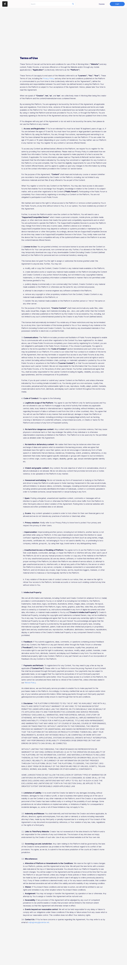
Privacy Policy (48, 78)
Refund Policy (30, 683)
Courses (102, 4)
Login (117, 4)
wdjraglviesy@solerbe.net (38, 922)
